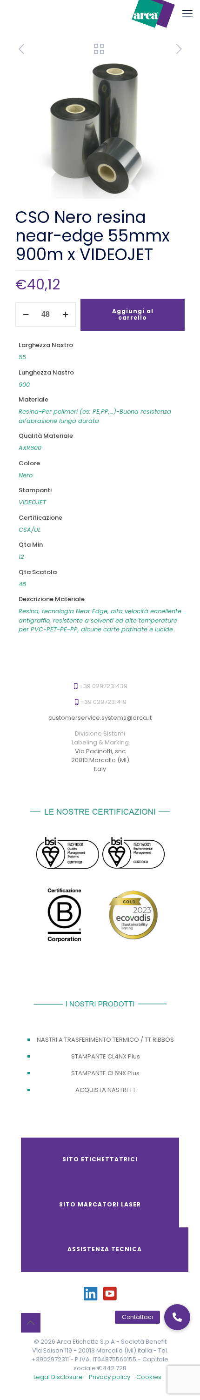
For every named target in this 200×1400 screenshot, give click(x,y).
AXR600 (30, 447)
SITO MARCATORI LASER (100, 1204)
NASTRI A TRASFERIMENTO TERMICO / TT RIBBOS (105, 1039)
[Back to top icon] (30, 1323)
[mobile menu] (187, 14)
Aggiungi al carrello (132, 314)
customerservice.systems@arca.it (100, 717)
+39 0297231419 (103, 701)
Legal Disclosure (58, 1377)
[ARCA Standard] (153, 14)
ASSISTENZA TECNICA (104, 1249)
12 (21, 556)
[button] (177, 1317)
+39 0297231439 (103, 686)
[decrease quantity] (26, 314)
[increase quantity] (65, 314)
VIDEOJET (32, 502)
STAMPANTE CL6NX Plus (105, 1073)
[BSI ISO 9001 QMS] (67, 854)
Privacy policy (110, 1377)
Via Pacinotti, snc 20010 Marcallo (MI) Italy (100, 760)
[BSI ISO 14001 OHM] (133, 853)
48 (22, 584)
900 (24, 384)
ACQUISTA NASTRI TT (105, 1089)
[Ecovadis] (134, 914)
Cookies (148, 1377)
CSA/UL (30, 529)
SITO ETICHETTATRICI (100, 1159)
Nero (26, 475)
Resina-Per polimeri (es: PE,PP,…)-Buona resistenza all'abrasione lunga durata (95, 416)
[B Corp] (65, 917)
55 (22, 357)
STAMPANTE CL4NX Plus (105, 1056)
